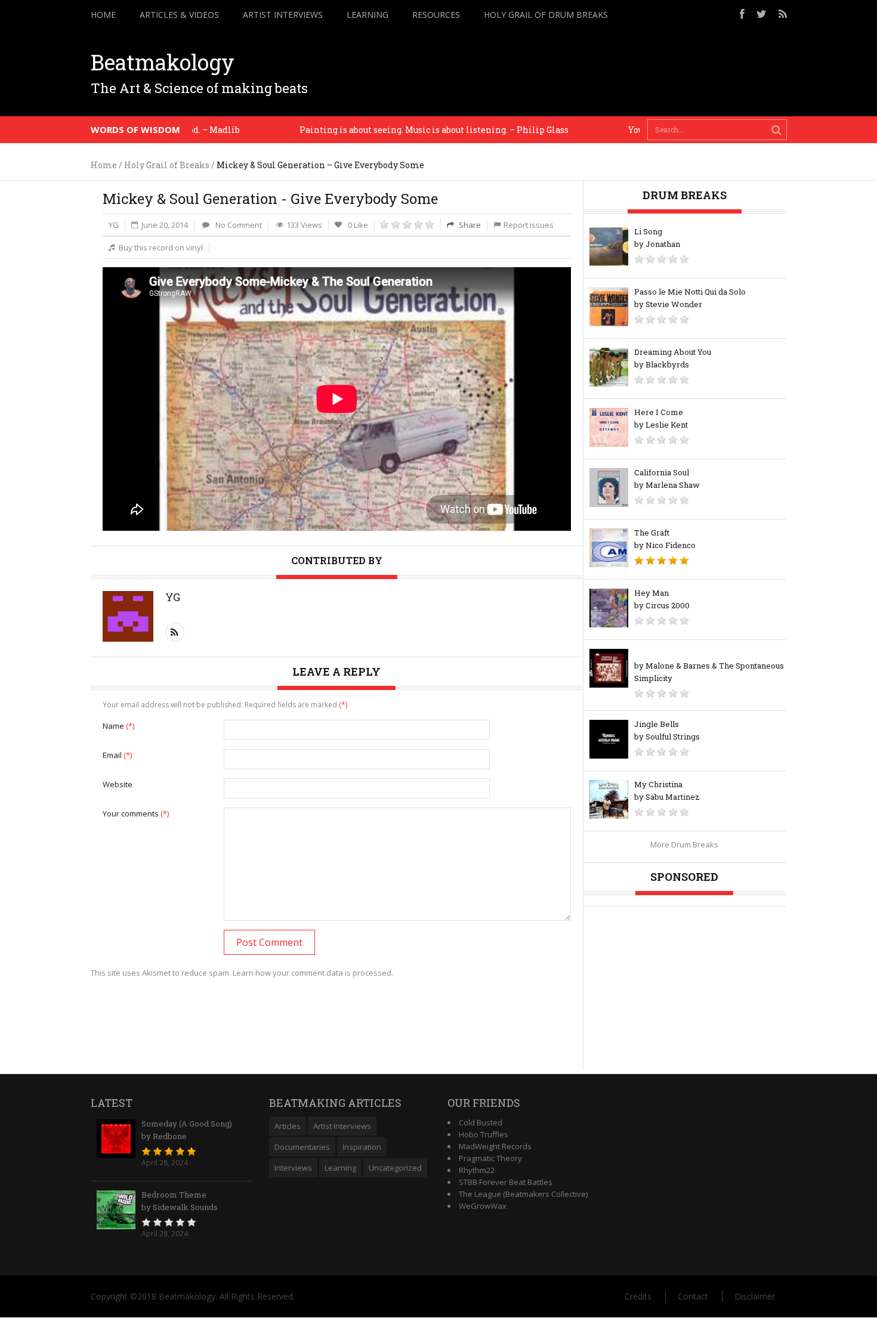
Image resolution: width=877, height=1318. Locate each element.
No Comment (238, 224)
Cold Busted (480, 1122)
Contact (693, 1296)
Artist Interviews (283, 14)
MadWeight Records (495, 1146)
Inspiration (361, 1146)
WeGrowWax (483, 1206)
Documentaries (302, 1146)
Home (103, 14)
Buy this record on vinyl (161, 247)
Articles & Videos (179, 14)
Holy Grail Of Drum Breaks (546, 14)
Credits (638, 1296)
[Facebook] (742, 14)
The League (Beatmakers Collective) (523, 1194)
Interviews (293, 1167)
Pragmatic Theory (490, 1158)
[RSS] (783, 14)
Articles (287, 1126)
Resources (436, 14)
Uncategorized (395, 1167)
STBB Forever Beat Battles (505, 1182)
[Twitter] (761, 14)
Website (117, 784)
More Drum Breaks (684, 844)
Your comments (136, 813)
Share (469, 224)
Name (118, 725)
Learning (367, 14)
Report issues (529, 224)
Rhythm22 (477, 1170)
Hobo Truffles (483, 1134)
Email (117, 755)
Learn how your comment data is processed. (313, 972)
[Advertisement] (570, 73)
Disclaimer (754, 1296)
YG (114, 224)
